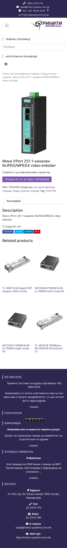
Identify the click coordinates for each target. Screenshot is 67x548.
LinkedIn (28, 231)
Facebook (8, 231)
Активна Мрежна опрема (25, 73)
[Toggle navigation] (6, 25)
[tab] (14, 201)
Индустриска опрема (26, 190)
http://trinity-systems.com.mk (33, 537)
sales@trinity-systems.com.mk (34, 7)
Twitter (19, 231)
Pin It (37, 231)
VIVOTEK (51, 190)
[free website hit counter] (34, 419)
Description (14, 200)
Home (5, 73)
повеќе (34, 406)
